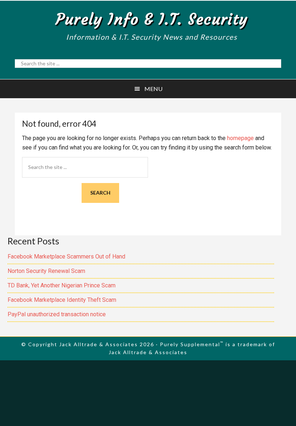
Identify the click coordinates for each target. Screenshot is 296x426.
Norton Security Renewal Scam (46, 271)
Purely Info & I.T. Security (152, 19)
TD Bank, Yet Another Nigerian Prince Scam (62, 285)
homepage (240, 138)
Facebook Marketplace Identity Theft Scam (62, 299)
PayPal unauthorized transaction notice (57, 314)
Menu (153, 88)
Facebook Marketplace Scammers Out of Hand (66, 256)
